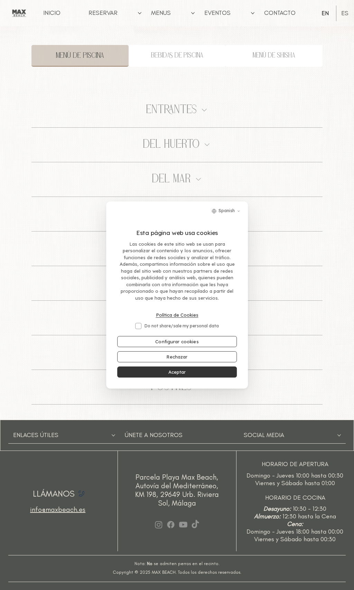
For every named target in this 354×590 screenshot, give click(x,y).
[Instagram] (159, 524)
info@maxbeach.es (57, 509)
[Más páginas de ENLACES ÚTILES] (113, 435)
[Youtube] (183, 524)
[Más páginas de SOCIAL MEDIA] (339, 435)
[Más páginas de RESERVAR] (139, 13)
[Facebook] (171, 524)
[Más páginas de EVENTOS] (252, 13)
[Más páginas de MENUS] (193, 13)
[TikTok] (195, 524)
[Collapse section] (204, 110)
